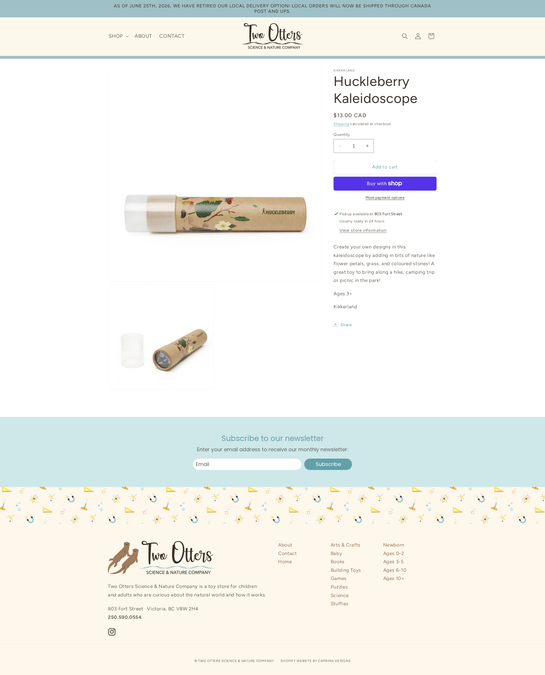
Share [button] (346, 324)
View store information (363, 230)
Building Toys (346, 570)
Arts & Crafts (345, 545)
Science (340, 595)
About (285, 545)
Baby (336, 553)
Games (339, 578)
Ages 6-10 (395, 570)
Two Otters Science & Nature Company (236, 661)
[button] (118, 36)
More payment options (385, 197)
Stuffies (340, 603)
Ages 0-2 (393, 553)
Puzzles (339, 587)
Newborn (393, 545)
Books (338, 561)
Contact (287, 553)
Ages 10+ (393, 578)
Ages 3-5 (393, 561)
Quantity (342, 134)
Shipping (341, 124)
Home (285, 561)
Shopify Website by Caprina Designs (315, 661)
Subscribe (328, 464)
